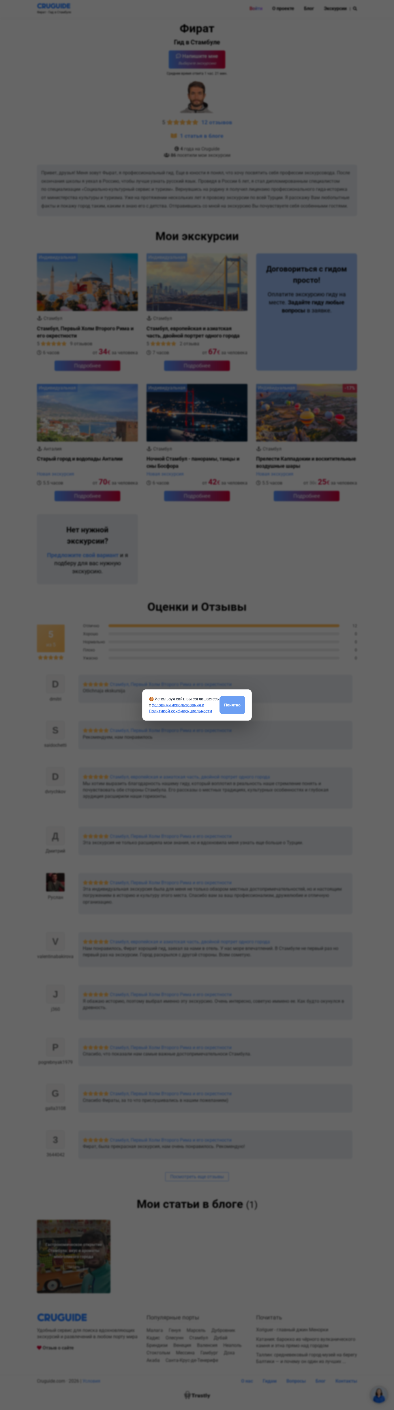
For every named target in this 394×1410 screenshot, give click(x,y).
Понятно (232, 704)
